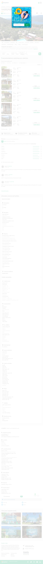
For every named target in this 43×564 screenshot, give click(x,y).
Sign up (27, 24)
